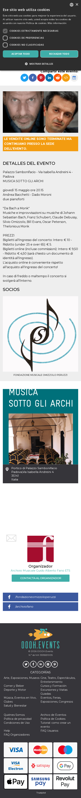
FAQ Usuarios (49, 730)
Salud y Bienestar (15, 705)
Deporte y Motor (15, 689)
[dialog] (40, 35)
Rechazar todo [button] (59, 53)
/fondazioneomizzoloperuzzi (35, 597)
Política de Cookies (52, 719)
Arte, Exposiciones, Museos (21, 678)
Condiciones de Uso (17, 722)
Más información (57, 23)
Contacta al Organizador (40, 578)
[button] (40, 63)
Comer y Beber (14, 686)
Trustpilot (41, 792)
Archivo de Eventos (53, 715)
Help (7, 730)
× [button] (76, 4)
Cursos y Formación (53, 686)
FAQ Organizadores (17, 734)
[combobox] (71, 5)
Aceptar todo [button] (20, 53)
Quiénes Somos (14, 715)
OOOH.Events (45, 651)
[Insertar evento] (66, 78)
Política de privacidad (17, 719)
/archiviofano (24, 606)
